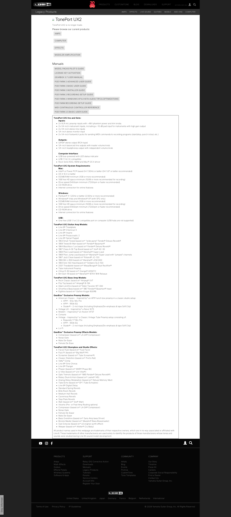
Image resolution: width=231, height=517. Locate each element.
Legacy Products (46, 11)
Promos (124, 470)
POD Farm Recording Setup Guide (73, 103)
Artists (124, 461)
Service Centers (90, 478)
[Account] (189, 4)
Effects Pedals (60, 470)
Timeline (152, 464)
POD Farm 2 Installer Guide (70, 90)
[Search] (194, 4)
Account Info (88, 481)
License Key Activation (67, 73)
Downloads (150, 4)
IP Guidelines (75, 506)
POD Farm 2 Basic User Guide (70, 86)
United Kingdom (89, 498)
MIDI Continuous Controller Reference (77, 107)
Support (166, 4)
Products (104, 4)
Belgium (132, 498)
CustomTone (122, 4)
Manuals (87, 467)
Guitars (158, 12)
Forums (86, 475)
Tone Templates (128, 475)
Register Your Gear (91, 483)
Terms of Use (42, 506)
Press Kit (152, 467)
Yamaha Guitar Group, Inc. (160, 481)
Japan (102, 498)
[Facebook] (51, 443)
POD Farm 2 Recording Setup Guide (74, 94)
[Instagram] (46, 443)
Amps (124, 12)
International (159, 498)
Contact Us (153, 478)
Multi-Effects (60, 464)
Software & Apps (61, 475)
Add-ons (178, 12)
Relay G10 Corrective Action (96, 461)
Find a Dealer (154, 475)
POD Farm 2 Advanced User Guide (73, 81)
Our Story (152, 461)
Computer (190, 12)
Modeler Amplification (67, 55)
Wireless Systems (62, 472)
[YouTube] (40, 443)
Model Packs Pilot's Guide (69, 68)
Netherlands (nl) (181, 5)
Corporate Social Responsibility (162, 472)
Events (124, 467)
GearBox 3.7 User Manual (69, 77)
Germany (112, 498)
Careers (152, 470)
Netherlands (144, 498)
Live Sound (145, 12)
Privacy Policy (58, 506)
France (122, 498)
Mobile (167, 12)
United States (73, 498)
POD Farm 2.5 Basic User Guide (71, 112)
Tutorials (87, 472)
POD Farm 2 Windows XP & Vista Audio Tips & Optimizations (87, 99)
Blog (136, 4)
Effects (133, 12)
